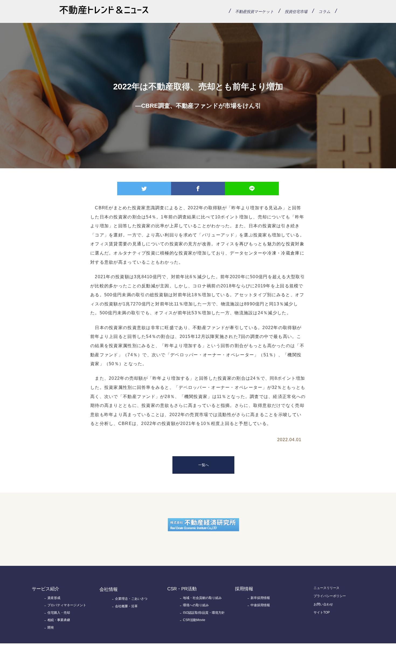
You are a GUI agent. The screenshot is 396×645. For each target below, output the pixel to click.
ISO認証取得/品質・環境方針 (204, 613)
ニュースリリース (326, 588)
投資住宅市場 (296, 11)
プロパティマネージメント (66, 605)
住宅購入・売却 (58, 613)
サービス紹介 (45, 588)
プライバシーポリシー (330, 596)
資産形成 (53, 598)
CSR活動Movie (194, 620)
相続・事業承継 (58, 620)
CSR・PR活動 (182, 588)
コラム (324, 11)
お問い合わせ (323, 604)
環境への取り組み (196, 605)
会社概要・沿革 (126, 606)
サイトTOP (322, 612)
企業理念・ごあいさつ (131, 599)
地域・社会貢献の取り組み (202, 598)
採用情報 (244, 588)
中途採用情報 (260, 605)
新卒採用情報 (260, 598)
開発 (50, 627)
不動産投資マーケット (254, 11)
